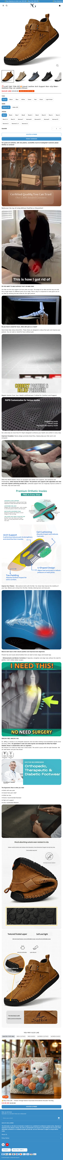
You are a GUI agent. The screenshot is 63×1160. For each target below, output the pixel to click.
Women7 (20, 119)
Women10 (55, 119)
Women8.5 (38, 119)
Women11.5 (15, 123)
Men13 (13, 119)
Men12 (58, 115)
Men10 (44, 115)
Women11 (6, 123)
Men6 (10, 115)
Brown (4, 99)
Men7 (17, 115)
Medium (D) (6, 107)
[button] (3, 5)
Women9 (46, 119)
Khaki (41, 99)
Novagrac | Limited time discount (12, 1157)
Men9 (37, 115)
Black (11, 99)
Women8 (28, 119)
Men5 (4, 115)
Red (35, 99)
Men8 (23, 115)
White (23, 99)
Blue (17, 99)
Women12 (25, 123)
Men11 (51, 115)
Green (29, 99)
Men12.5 (5, 119)
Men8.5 (30, 115)
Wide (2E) (15, 107)
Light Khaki (49, 99)
